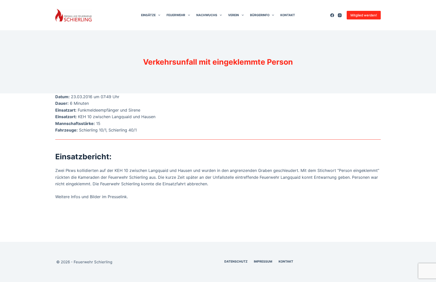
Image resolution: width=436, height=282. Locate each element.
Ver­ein (233, 15)
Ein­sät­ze (148, 15)
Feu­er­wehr (176, 15)
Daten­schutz (236, 261)
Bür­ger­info (259, 15)
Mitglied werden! (363, 15)
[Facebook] (332, 15)
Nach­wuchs (206, 15)
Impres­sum (263, 261)
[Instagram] (340, 15)
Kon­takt (287, 15)
